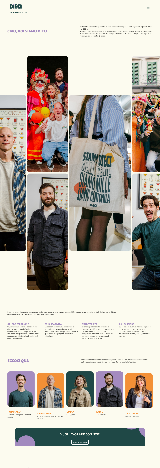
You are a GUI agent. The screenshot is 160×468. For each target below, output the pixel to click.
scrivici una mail (80, 442)
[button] (148, 7)
